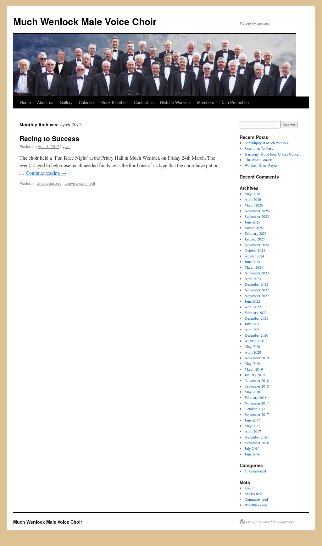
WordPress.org (256, 504)
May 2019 (252, 363)
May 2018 (252, 391)
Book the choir (114, 102)
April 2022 (253, 306)
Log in (249, 487)
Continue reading (46, 172)
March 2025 (254, 227)
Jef (67, 146)
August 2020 (254, 340)
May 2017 (252, 425)
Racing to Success (49, 138)
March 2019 (254, 369)
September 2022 (257, 295)
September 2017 (257, 414)
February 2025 (256, 233)
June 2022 (252, 301)
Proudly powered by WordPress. (270, 521)
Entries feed (253, 493)
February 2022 (256, 312)
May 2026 (252, 193)
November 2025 (257, 210)
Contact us (144, 102)
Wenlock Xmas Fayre (261, 165)
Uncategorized (49, 183)
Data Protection (234, 102)
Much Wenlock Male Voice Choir (85, 21)
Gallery (66, 102)
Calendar (87, 102)
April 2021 (253, 329)
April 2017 (253, 431)
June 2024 (252, 261)
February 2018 (256, 397)
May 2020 (252, 346)
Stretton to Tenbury (259, 148)
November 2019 (257, 357)
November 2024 (257, 244)
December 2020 (256, 335)
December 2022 (256, 284)
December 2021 (256, 318)
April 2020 (253, 352)
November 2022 (257, 289)
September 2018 (257, 386)
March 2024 (254, 267)
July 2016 (252, 448)
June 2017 (252, 419)
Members (205, 102)
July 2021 (252, 323)
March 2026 (254, 204)
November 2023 (257, 272)
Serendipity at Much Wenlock (267, 142)
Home (25, 102)
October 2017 (255, 408)
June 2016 (252, 453)
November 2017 (257, 402)
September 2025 (257, 216)
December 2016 (256, 436)
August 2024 (254, 255)
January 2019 (255, 374)
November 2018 (257, 380)
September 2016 (257, 442)
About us (45, 102)
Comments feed (256, 499)
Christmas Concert (258, 159)
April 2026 (253, 199)
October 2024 (255, 250)
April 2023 (253, 278)
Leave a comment (79, 183)
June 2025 (252, 221)
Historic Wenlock (175, 102)
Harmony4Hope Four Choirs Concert (273, 154)
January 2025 (255, 238)
